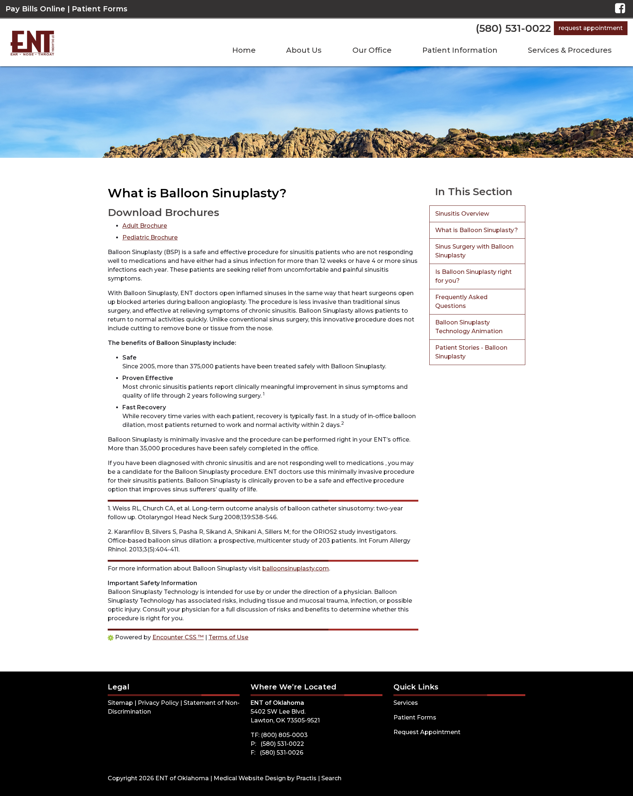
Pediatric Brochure (150, 237)
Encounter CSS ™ (178, 637)
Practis (306, 778)
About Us (304, 50)
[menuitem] (244, 50)
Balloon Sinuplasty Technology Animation (469, 327)
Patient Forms (99, 8)
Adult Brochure (144, 225)
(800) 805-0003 (284, 735)
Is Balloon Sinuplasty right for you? (473, 276)
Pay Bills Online (35, 8)
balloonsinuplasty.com (295, 568)
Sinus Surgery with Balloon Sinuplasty (474, 251)
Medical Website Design (250, 778)
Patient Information (459, 50)
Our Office (372, 50)
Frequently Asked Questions (461, 301)
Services (405, 702)
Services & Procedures (570, 50)
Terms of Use (228, 637)
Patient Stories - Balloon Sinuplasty (471, 352)
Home (244, 50)
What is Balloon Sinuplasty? (476, 230)
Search (331, 778)
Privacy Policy (158, 702)
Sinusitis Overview (462, 213)
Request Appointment (591, 28)
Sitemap (120, 702)
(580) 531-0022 (513, 28)
